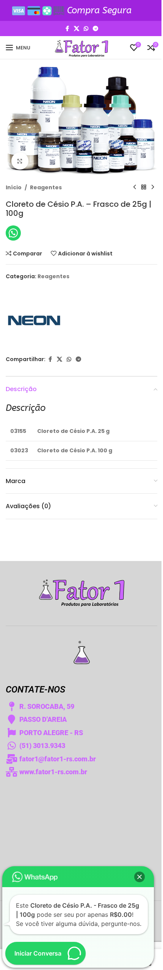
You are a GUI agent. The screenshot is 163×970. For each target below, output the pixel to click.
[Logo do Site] (81, 47)
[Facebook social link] (67, 29)
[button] (139, 877)
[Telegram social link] (95, 29)
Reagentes (46, 187)
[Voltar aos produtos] (143, 187)
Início (14, 187)
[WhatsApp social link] (86, 29)
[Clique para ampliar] (19, 161)
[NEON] (34, 318)
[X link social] (77, 29)
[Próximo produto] (152, 187)
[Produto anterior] (134, 187)
